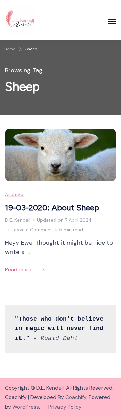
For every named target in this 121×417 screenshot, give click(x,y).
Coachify (75, 397)
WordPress (25, 406)
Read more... (19, 269)
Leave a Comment (32, 230)
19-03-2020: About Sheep (52, 207)
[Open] (112, 22)
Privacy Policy (65, 406)
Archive (14, 194)
